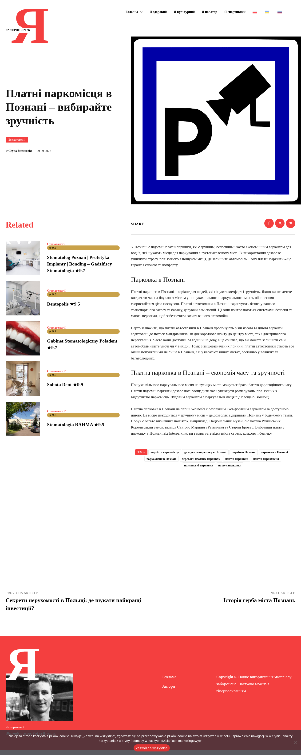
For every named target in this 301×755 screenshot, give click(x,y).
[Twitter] (280, 223)
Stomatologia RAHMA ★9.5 (75, 424)
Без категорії (16, 139)
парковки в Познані (274, 452)
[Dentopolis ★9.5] (23, 298)
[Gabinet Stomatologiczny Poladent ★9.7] (23, 338)
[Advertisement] (213, 510)
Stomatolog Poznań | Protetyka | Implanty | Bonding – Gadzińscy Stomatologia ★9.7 (79, 264)
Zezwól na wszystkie (152, 748)
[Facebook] (269, 223)
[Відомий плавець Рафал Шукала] (39, 697)
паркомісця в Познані (162, 459)
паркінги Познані (244, 452)
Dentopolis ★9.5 (63, 303)
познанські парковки (198, 465)
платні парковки (236, 459)
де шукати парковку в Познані (205, 452)
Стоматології (56, 243)
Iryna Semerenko (20, 150)
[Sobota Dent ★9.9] (23, 378)
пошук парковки (229, 465)
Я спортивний (15, 727)
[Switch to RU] (280, 12)
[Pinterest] (290, 223)
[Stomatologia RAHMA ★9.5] (23, 419)
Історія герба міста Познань (259, 600)
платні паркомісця (266, 459)
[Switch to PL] (255, 12)
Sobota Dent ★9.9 (65, 384)
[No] (295, 742)
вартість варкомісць (164, 452)
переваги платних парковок (201, 459)
